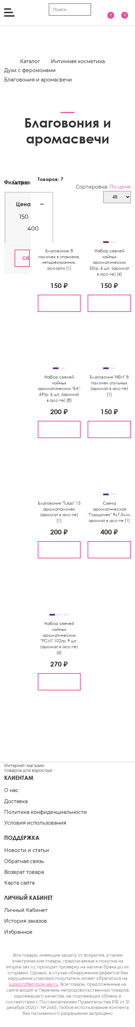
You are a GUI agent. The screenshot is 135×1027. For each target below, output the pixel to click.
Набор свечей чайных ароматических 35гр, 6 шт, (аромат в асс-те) (109, 262)
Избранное (18, 932)
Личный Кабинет (25, 910)
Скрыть (21, 182)
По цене (120, 187)
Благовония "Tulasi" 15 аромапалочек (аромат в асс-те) (59, 509)
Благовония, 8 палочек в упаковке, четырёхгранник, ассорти (59, 259)
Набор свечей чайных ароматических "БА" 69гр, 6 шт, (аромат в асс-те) (59, 388)
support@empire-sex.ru (33, 984)
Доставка (16, 801)
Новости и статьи (26, 850)
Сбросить (26, 258)
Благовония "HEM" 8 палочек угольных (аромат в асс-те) (109, 382)
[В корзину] (59, 303)
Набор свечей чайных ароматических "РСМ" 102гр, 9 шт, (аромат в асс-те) (59, 635)
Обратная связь (24, 861)
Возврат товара (24, 872)
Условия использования (35, 823)
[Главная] (11, 61)
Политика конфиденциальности (45, 812)
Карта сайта (19, 883)
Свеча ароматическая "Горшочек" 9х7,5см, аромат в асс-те (109, 512)
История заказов (25, 921)
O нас (11, 790)
